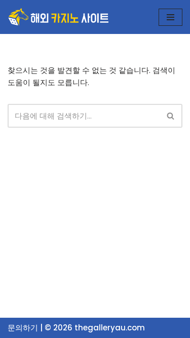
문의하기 (23, 327)
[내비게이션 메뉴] (170, 17)
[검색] (171, 116)
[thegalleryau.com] (58, 17)
